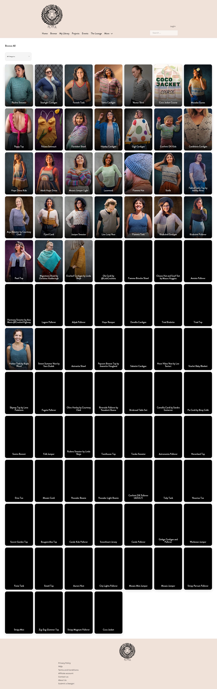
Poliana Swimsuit (48, 146)
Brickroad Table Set (138, 410)
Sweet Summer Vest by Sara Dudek (49, 365)
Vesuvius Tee (198, 498)
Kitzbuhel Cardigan (168, 234)
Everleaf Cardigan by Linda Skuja (78, 277)
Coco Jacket (108, 630)
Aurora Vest (78, 586)
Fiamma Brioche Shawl (138, 278)
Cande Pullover (138, 542)
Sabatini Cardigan (138, 366)
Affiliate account (65, 673)
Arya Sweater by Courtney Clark (19, 233)
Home (45, 33)
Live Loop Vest (108, 234)
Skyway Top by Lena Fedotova (19, 408)
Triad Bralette (168, 322)
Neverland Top (198, 454)
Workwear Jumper (198, 542)
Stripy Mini (19, 630)
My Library (64, 33)
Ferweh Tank (79, 102)
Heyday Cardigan (108, 146)
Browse (53, 33)
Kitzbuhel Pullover (198, 234)
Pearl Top (19, 278)
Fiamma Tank (138, 234)
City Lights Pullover (108, 586)
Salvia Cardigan (108, 102)
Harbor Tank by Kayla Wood (19, 365)
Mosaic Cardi (49, 498)
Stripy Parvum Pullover (198, 586)
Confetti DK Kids (168, 146)
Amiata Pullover (198, 278)
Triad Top (198, 322)
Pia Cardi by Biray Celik (198, 410)
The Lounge (96, 33)
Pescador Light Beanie (108, 498)
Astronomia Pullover (168, 454)
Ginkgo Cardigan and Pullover (168, 540)
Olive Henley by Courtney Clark (79, 408)
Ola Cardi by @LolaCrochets (108, 277)
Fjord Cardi (49, 234)
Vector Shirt (138, 102)
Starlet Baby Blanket (197, 366)
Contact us (63, 677)
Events (85, 33)
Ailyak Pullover (78, 322)
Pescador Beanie (78, 498)
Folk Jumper (48, 454)
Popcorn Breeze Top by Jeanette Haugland (108, 365)
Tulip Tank (168, 498)
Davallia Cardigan (138, 322)
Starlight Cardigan (48, 102)
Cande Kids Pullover (78, 542)
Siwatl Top (49, 586)
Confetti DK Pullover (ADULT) (138, 496)
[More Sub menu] (112, 33)
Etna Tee (19, 498)
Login (173, 26)
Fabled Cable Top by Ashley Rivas (198, 189)
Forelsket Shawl (78, 146)
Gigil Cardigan (138, 146)
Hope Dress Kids (19, 190)
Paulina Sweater (19, 102)
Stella (168, 190)
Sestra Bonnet (19, 454)
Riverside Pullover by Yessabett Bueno (108, 408)
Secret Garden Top (19, 542)
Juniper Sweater (78, 234)
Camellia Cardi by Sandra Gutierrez (168, 408)
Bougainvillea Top (49, 542)
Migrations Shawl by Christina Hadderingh (49, 277)
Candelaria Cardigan (198, 146)
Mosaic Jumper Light (78, 190)
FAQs (60, 666)
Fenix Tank (19, 586)
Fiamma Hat (138, 190)
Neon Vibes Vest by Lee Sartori (168, 365)
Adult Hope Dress (48, 190)
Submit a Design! (66, 683)
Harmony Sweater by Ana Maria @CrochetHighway (19, 321)
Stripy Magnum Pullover (79, 630)
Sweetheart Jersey (108, 542)
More (106, 33)
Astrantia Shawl (78, 366)
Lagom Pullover (49, 322)
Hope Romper (108, 322)
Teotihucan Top (108, 454)
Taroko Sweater (138, 454)
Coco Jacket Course (168, 102)
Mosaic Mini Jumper (138, 586)
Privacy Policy (64, 663)
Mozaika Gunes (198, 102)
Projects (75, 33)
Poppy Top (19, 146)
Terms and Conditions (68, 670)
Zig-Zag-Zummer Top (49, 630)
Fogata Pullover (49, 410)
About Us (62, 680)
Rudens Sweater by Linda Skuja (78, 452)
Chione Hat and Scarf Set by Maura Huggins (168, 277)
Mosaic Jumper (168, 586)
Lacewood (108, 190)
